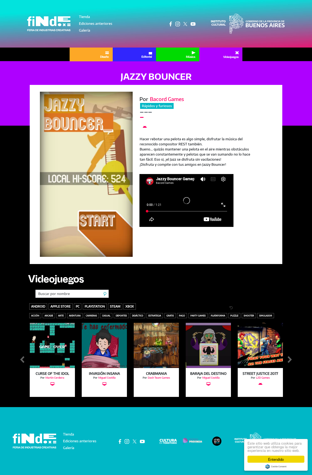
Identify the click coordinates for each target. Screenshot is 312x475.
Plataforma (218, 315)
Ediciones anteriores (95, 23)
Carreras (91, 315)
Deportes (121, 315)
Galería (84, 30)
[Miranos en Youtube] (193, 24)
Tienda (84, 17)
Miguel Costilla (107, 377)
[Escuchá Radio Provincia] (216, 441)
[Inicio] (49, 23)
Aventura (75, 315)
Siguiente (289, 359)
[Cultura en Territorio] (168, 441)
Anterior (22, 359)
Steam (115, 306)
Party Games (198, 315)
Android (38, 306)
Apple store (61, 306)
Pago (182, 315)
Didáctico (137, 315)
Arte (61, 315)
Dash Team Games (159, 377)
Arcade (49, 315)
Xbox (129, 306)
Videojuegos (56, 280)
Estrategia (154, 315)
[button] (86, 174)
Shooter (249, 315)
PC (77, 306)
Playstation (95, 306)
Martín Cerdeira (54, 377)
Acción (35, 315)
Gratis (170, 315)
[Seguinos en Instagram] (178, 24)
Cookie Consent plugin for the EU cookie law (276, 466)
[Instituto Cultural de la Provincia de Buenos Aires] (248, 23)
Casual (106, 315)
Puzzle (234, 315)
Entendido (276, 459)
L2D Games (263, 377)
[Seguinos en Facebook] (171, 24)
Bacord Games (167, 99)
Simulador (265, 315)
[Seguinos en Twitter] (185, 24)
